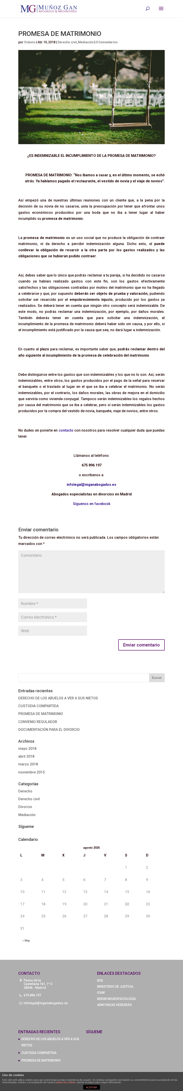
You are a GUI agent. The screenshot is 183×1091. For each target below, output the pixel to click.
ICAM (101, 992)
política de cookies (66, 1082)
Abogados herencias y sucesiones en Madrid (110, 1061)
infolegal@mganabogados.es (46, 1003)
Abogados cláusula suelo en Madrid (108, 1054)
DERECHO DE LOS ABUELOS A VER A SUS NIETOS (58, 698)
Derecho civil (67, 42)
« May (26, 940)
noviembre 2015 (31, 772)
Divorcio (25, 807)
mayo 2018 (27, 748)
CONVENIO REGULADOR (37, 722)
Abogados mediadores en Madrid (108, 1033)
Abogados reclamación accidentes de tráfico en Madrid (112, 1040)
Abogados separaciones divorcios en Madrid (110, 1047)
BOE (100, 980)
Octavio (29, 42)
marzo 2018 (28, 764)
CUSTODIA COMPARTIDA (38, 706)
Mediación (86, 42)
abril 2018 (26, 756)
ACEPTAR (91, 1087)
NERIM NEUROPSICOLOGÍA (116, 999)
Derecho (25, 791)
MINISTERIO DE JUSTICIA (115, 986)
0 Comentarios (107, 42)
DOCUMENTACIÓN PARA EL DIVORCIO (49, 729)
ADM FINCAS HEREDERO (114, 1005)
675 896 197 (32, 995)
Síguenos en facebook (91, 504)
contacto (65, 430)
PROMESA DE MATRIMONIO (40, 714)
